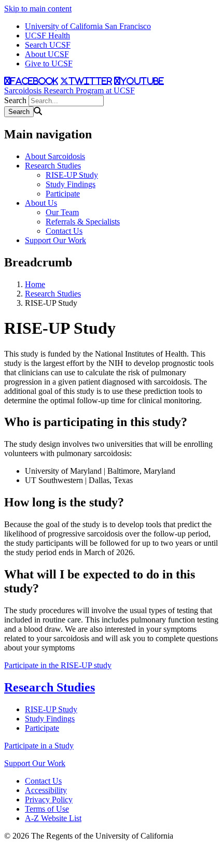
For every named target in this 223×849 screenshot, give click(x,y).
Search (15, 100)
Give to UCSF (49, 63)
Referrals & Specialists (83, 221)
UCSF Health (47, 35)
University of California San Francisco (88, 26)
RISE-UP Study (72, 175)
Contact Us (64, 231)
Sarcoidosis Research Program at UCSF (69, 90)
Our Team (62, 212)
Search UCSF (48, 44)
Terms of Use (47, 808)
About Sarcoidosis (55, 156)
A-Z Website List (53, 818)
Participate (63, 193)
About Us (41, 203)
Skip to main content (38, 8)
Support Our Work (55, 240)
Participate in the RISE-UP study (58, 665)
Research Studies (53, 165)
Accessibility (46, 790)
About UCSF (47, 54)
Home (35, 284)
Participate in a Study (39, 745)
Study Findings (70, 184)
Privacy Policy (49, 799)
